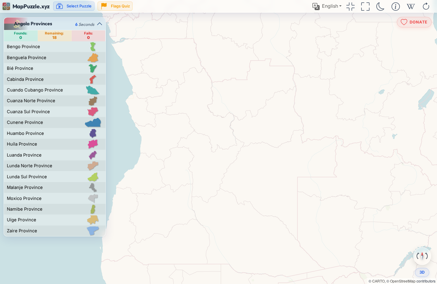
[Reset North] (422, 256)
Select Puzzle (79, 6)
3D (422, 272)
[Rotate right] (426, 256)
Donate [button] (418, 21)
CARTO (378, 280)
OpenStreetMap (403, 280)
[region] (218, 142)
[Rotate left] (418, 256)
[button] (327, 6)
